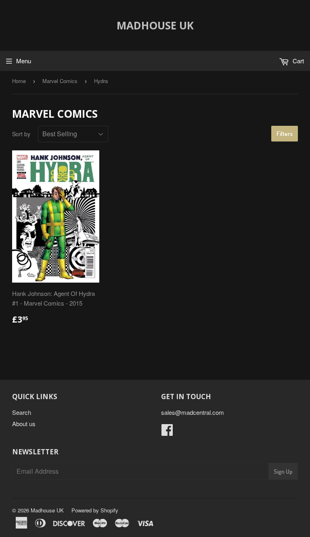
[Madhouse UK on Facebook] (167, 432)
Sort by (21, 134)
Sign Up (283, 471)
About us (24, 423)
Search (21, 412)
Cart (297, 60)
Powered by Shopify (94, 510)
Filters (284, 133)
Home (19, 81)
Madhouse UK (155, 25)
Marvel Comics (60, 81)
